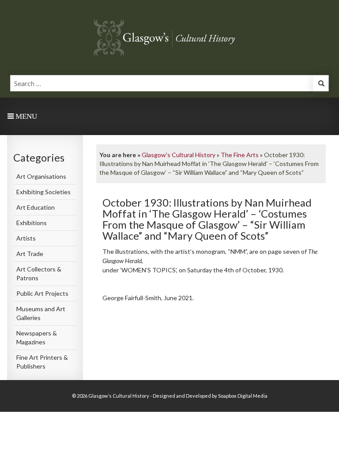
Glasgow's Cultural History (178, 154)
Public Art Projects (42, 293)
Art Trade (29, 253)
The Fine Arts (240, 154)
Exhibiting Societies (43, 192)
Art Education (35, 207)
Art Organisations (41, 176)
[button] (320, 84)
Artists (26, 238)
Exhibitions (31, 222)
